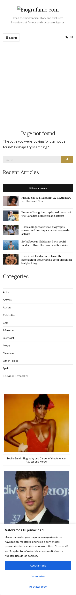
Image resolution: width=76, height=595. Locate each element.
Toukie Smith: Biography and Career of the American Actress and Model (36, 460)
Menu (12, 37)
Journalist (8, 337)
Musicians (8, 353)
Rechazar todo (38, 586)
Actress (7, 299)
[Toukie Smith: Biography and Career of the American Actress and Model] (36, 423)
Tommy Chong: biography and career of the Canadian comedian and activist (46, 214)
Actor (6, 292)
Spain (6, 368)
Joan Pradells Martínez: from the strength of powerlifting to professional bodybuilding (46, 259)
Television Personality (15, 375)
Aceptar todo (38, 565)
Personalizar (38, 576)
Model (6, 345)
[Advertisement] (38, 84)
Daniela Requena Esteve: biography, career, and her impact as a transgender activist (46, 230)
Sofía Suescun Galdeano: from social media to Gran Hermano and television (45, 243)
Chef (5, 322)
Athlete (7, 307)
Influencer (8, 330)
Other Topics (10, 360)
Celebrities (9, 315)
